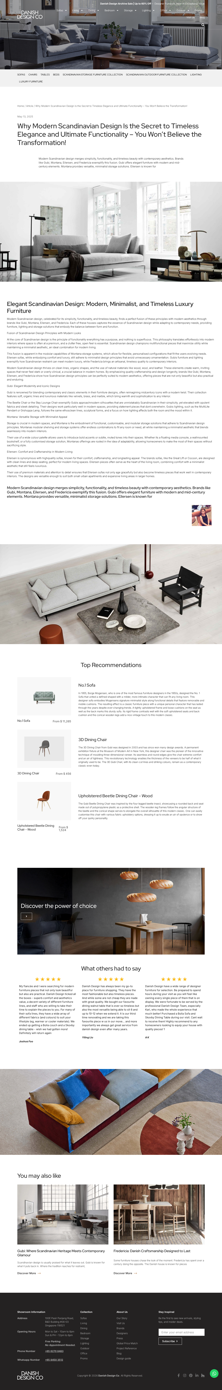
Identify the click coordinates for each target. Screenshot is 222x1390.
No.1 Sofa (23, 721)
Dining (91, 10)
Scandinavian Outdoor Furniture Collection (156, 74)
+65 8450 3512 (54, 1359)
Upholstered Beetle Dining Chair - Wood (35, 827)
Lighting (146, 10)
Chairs (32, 74)
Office (163, 10)
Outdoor (180, 10)
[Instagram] (184, 1375)
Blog (202, 17)
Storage (128, 10)
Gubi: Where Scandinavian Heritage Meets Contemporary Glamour (61, 1253)
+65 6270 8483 (54, 1351)
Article (29, 105)
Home (20, 105)
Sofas (60, 10)
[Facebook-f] (178, 1375)
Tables (45, 74)
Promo (198, 10)
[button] (26, 916)
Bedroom (110, 10)
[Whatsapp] (214, 1373)
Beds (56, 74)
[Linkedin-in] (197, 1375)
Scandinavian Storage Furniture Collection (93, 74)
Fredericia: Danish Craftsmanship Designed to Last (152, 1251)
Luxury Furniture (31, 81)
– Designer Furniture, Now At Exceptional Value (152, 3)
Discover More (27, 1273)
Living (75, 10)
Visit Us (190, 17)
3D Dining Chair (28, 773)
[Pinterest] (191, 1375)
